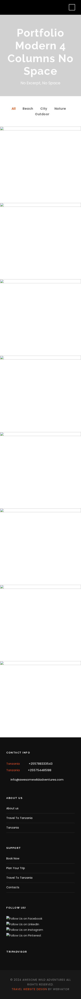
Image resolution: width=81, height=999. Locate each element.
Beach (28, 108)
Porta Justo (41, 254)
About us (12, 808)
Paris (29, 718)
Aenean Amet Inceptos (40, 635)
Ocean (35, 489)
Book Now (12, 858)
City (43, 108)
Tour (50, 184)
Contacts (12, 887)
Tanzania (12, 828)
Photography (47, 642)
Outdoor (42, 114)
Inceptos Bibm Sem (40, 177)
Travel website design (29, 989)
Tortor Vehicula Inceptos (40, 559)
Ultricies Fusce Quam (40, 406)
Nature (60, 108)
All (14, 108)
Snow (49, 260)
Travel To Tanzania (19, 818)
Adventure (36, 184)
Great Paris (40, 712)
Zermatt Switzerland (41, 483)
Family (29, 642)
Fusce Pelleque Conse (40, 330)
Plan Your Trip (15, 868)
